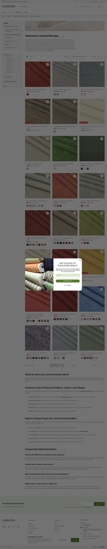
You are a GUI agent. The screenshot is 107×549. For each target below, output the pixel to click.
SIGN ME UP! (67, 281)
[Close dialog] (80, 260)
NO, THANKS (67, 285)
